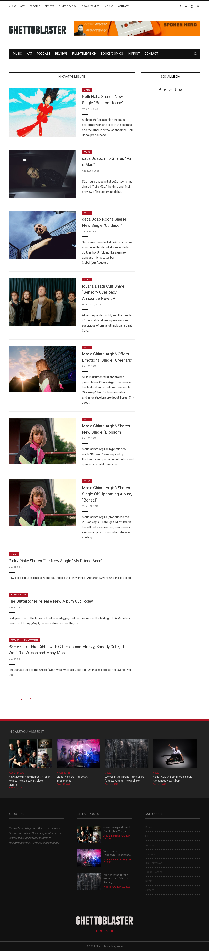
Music (12, 6)
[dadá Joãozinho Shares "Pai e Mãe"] (42, 174)
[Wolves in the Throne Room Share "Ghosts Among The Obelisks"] (127, 754)
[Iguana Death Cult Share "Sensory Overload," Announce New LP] (42, 301)
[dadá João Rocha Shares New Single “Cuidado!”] (42, 234)
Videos (87, 90)
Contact (123, 6)
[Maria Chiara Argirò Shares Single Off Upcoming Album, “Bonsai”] (42, 502)
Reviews (49, 6)
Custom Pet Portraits (153, 119)
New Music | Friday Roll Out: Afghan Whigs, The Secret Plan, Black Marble (29, 780)
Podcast (34, 6)
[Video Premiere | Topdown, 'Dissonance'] (78, 754)
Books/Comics (90, 6)
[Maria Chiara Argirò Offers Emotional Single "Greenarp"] (42, 368)
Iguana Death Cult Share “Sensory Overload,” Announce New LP (103, 292)
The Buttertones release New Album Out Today (51, 601)
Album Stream (18, 595)
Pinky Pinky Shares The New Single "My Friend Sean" (55, 560)
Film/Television (68, 6)
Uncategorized (30, 640)
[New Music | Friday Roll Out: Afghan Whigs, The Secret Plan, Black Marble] (30, 754)
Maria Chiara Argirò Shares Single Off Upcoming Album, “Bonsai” (107, 494)
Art (22, 6)
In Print (108, 6)
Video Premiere (64, 773)
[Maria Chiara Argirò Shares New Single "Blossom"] (42, 440)
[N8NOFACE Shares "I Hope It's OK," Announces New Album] (175, 754)
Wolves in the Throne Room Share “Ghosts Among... (115, 878)
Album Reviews (16, 773)
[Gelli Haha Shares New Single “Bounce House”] (42, 112)
